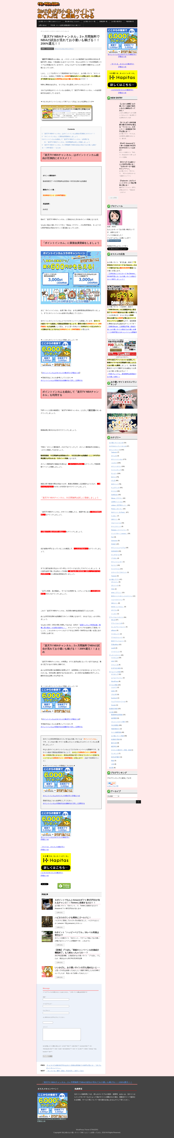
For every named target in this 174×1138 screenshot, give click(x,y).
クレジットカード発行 (118, 722)
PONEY (113, 544)
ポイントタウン (116, 466)
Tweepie (114, 576)
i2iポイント (114, 484)
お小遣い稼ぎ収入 (116, 21)
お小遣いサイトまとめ (116, 442)
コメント (45, 1027)
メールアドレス (47, 1003)
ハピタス (114, 463)
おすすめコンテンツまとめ (117, 446)
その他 (111, 712)
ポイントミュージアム (118, 547)
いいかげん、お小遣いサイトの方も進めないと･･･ (77, 967)
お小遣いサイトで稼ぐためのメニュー (50, 21)
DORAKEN (114, 551)
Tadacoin (114, 452)
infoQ (113, 661)
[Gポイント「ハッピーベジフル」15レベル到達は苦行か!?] (47, 941)
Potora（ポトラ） (116, 509)
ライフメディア (116, 470)
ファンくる (114, 664)
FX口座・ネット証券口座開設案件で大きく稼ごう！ (66, 25)
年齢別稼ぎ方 (130, 21)
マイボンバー (115, 634)
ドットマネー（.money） (119, 533)
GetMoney (114, 494)
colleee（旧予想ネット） (119, 505)
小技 (112, 764)
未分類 (111, 767)
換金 (112, 760)
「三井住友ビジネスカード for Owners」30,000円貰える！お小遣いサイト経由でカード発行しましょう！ (121, 276)
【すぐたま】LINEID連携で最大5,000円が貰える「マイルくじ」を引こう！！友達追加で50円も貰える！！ (127, 127)
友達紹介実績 (115, 739)
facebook (114, 698)
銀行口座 (114, 743)
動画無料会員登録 (116, 714)
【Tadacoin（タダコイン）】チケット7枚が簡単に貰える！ (127, 183)
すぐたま (114, 491)
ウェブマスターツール (118, 701)
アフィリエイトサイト (116, 617)
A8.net (113, 620)
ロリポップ (114, 674)
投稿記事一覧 (103, 21)
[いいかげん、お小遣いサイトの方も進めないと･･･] (47, 976)
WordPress (114, 681)
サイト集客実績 (116, 732)
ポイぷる (114, 456)
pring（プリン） (116, 592)
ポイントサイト (69, 48)
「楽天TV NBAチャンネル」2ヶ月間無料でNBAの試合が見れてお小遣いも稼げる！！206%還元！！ (87, 1082)
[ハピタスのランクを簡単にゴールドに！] (47, 926)
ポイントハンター (116, 562)
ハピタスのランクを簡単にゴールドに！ (73, 917)
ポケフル (114, 610)
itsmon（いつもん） (117, 606)
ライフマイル (115, 569)
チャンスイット (116, 526)
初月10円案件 (115, 757)
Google (113, 705)
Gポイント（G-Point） (118, 512)
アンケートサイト (114, 655)
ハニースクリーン (116, 599)
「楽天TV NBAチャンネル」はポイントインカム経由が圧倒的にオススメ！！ (68, 133)
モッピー (114, 473)
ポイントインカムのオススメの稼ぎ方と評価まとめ (60, 373)
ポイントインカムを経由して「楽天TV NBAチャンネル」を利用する (65, 139)
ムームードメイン (116, 678)
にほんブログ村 (112, 786)
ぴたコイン (114, 582)
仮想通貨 (114, 718)
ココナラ (114, 687)
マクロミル (114, 657)
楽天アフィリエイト (117, 641)
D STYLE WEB (116, 668)
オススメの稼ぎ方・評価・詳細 (121, 750)
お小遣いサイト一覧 (89, 21)
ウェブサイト (46, 1010)
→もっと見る (113, 197)
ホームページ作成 (114, 672)
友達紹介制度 (113, 708)
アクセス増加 (113, 685)
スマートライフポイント (119, 572)
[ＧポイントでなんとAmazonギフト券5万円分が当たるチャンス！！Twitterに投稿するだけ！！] (47, 909)
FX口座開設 (115, 725)
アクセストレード (116, 637)
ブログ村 (114, 694)
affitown (113, 630)
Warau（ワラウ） (116, 498)
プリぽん (114, 558)
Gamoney (114, 540)
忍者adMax (114, 644)
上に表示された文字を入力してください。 (54, 1017)
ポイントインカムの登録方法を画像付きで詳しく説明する (62, 380)
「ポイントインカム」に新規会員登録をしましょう (60, 136)
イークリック (115, 651)
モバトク (114, 565)
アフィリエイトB (116, 623)
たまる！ (114, 516)
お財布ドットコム (116, 501)
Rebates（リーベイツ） (118, 530)
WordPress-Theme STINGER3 (87, 1130)
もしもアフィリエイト (118, 627)
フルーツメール (116, 523)
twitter (113, 691)
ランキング (114, 753)
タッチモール (115, 554)
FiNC (112, 589)
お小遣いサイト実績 (117, 736)
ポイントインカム (60, 48)
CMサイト (114, 519)
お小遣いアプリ (114, 579)
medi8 (113, 648)
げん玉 (113, 480)
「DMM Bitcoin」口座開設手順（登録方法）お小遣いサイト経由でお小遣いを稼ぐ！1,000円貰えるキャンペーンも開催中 (122, 329)
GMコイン (114, 603)
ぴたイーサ (114, 585)
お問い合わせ (43, 25)
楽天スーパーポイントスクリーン (121, 596)
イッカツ (114, 614)
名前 (44, 997)
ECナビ (113, 477)
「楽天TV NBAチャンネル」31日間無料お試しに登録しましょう (67, 142)
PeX (112, 537)
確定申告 (114, 746)
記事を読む (60, 912)
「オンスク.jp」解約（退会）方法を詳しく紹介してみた (65, 1071)
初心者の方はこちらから (72, 21)
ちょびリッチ (115, 487)
